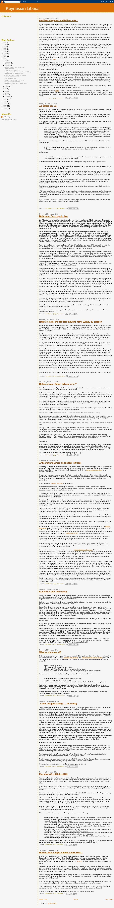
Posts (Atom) (52, 903)
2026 (5, 42)
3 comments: (60, 98)
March (7, 94)
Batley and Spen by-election (53, 216)
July (6, 88)
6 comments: (60, 766)
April (6, 93)
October (7, 65)
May (6, 91)
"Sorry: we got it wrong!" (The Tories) (58, 703)
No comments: (61, 208)
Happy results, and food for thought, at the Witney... (18, 72)
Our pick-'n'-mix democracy (53, 591)
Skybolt (79, 861)
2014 (5, 101)
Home (76, 899)
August (7, 86)
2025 (5, 44)
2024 (5, 46)
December (8, 62)
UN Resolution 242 (72, 533)
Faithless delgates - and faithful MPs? (58, 20)
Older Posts (109, 899)
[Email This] (68, 98)
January (7, 98)
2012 (5, 105)
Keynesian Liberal (22, 8)
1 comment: (60, 844)
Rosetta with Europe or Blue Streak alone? (60, 852)
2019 (5, 55)
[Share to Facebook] (74, 98)
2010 (5, 108)
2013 (5, 103)
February (7, 96)
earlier (57, 91)
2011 (5, 107)
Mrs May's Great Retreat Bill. (53, 774)
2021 (5, 51)
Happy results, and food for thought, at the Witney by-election (70, 321)
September (8, 85)
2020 (5, 53)
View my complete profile (9, 120)
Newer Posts (43, 899)
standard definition (56, 483)
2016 (5, 60)
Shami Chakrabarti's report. (83, 550)
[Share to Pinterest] (76, 98)
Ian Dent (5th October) (70, 657)
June (6, 89)
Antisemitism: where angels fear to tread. (60, 463)
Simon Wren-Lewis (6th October (92, 657)
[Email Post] (65, 98)
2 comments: (60, 313)
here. (54, 59)
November (8, 63)
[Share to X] (72, 98)
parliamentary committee (94, 470)
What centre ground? (50, 652)
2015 (5, 99)
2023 (5, 48)
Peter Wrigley (8, 117)
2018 (5, 57)
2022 (5, 50)
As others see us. (48, 106)
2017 (5, 58)
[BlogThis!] (70, 98)
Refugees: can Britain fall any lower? (58, 384)
